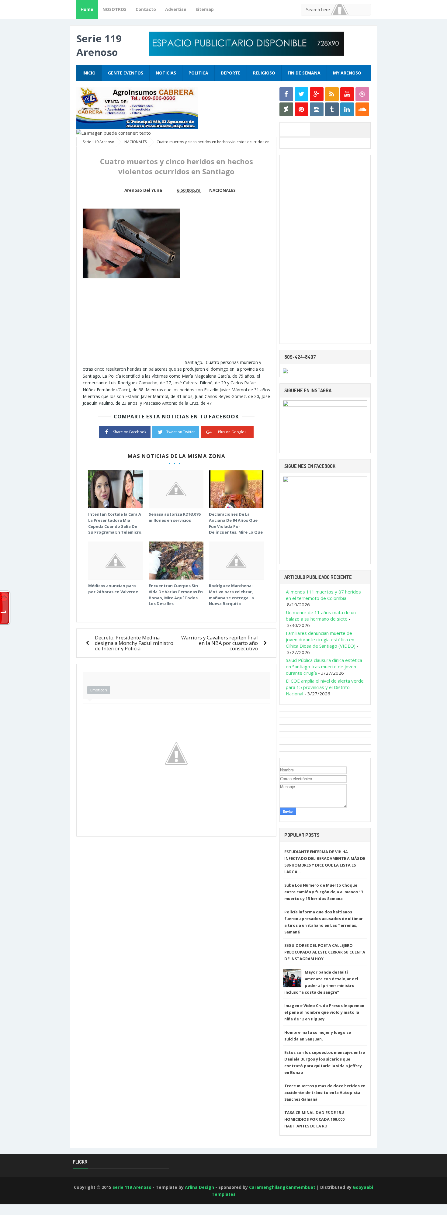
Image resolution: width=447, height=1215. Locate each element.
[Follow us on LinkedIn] (347, 109)
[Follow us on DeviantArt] (286, 109)
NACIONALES (222, 190)
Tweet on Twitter (180, 431)
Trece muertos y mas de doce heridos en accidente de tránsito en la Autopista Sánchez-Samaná (325, 1092)
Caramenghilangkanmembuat (282, 1187)
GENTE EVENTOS (125, 73)
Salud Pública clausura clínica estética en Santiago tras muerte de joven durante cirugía (324, 666)
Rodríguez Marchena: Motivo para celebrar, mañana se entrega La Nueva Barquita (231, 594)
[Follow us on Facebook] (286, 94)
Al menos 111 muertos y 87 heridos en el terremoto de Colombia (323, 595)
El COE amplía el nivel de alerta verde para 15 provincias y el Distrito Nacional (325, 687)
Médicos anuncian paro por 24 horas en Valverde (113, 588)
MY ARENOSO (347, 73)
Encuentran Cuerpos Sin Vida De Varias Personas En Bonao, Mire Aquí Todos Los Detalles (176, 594)
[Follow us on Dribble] (362, 94)
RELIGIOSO (264, 73)
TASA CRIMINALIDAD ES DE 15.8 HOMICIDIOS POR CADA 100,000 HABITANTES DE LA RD (314, 1119)
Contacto (146, 9)
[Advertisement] (134, 321)
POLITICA (198, 73)
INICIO (88, 73)
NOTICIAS (166, 73)
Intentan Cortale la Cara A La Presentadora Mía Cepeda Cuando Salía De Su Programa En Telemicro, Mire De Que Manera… (115, 526)
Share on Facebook (129, 431)
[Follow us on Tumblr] (332, 109)
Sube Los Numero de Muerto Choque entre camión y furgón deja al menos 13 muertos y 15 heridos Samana (323, 891)
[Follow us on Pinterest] (301, 109)
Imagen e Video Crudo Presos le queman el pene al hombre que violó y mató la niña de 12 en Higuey (324, 1012)
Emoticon (98, 690)
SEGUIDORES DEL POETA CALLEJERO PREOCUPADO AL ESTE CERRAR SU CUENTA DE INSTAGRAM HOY (324, 952)
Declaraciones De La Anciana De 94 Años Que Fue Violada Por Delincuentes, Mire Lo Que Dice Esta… (236, 526)
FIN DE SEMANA (304, 73)
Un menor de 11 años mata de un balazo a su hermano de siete (321, 615)
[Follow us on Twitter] (301, 94)
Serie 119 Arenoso (99, 45)
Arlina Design (199, 1187)
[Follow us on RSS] (332, 94)
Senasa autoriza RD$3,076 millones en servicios (174, 517)
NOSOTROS (114, 9)
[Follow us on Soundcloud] (362, 109)
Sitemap (205, 9)
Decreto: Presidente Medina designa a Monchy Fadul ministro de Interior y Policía (134, 643)
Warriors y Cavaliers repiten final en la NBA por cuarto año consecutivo (219, 643)
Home (87, 9)
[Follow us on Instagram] (317, 109)
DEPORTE (231, 73)
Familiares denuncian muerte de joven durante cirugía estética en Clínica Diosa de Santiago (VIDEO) (320, 639)
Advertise (175, 9)
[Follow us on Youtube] (347, 94)
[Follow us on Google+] (317, 94)
